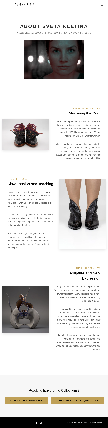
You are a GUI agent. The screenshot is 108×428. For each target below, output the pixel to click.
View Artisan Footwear (26, 400)
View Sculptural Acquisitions (77, 400)
